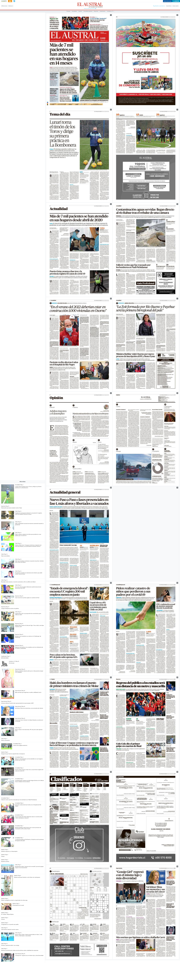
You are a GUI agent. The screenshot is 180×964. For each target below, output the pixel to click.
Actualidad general (88, 11)
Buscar (11, 5)
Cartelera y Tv (110, 11)
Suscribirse (168, 5)
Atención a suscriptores (159, 5)
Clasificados (102, 11)
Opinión (80, 11)
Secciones (5, 5)
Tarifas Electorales (167, 1)
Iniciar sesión (175, 5)
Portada (68, 11)
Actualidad (74, 11)
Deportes (96, 11)
